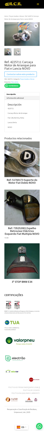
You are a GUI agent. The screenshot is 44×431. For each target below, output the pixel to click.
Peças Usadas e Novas (16, 16)
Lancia (16, 82)
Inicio (6, 16)
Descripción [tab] (11, 94)
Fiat (12, 82)
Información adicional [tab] (15, 98)
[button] (36, 26)
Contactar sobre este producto (20, 74)
